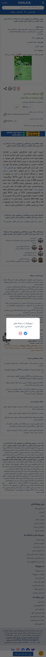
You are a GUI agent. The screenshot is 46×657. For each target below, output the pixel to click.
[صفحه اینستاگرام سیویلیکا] (20, 333)
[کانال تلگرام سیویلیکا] (25, 333)
